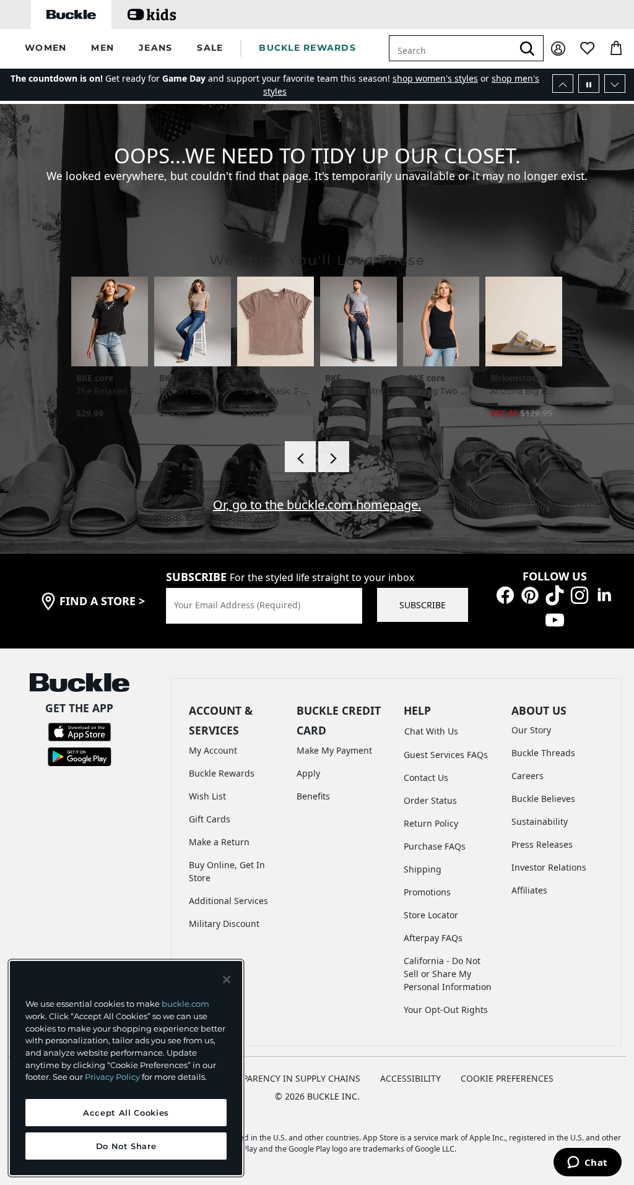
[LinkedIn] (604, 594)
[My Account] (558, 48)
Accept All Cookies (126, 1113)
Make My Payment (334, 750)
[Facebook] (505, 594)
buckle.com (185, 1004)
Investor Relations (548, 867)
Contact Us (426, 777)
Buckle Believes (543, 798)
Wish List (207, 796)
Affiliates (529, 890)
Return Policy (431, 823)
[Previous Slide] (562, 83)
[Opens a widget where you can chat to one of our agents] (587, 1163)
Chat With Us (431, 731)
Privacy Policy (112, 1077)
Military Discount (224, 923)
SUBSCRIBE (422, 605)
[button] (45, 48)
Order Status (430, 800)
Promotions (427, 892)
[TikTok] (554, 594)
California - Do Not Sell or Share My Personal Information (448, 974)
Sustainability (539, 821)
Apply (308, 773)
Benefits (313, 796)
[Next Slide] (614, 83)
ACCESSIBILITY (410, 1078)
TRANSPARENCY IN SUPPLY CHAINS (287, 1078)
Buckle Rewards (221, 773)
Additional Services (228, 901)
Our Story (531, 730)
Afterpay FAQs (433, 938)
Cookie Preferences (507, 1078)
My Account (213, 750)
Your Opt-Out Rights (446, 1009)
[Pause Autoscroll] (588, 83)
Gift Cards (209, 819)
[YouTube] (554, 619)
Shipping (422, 869)
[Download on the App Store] (79, 730)
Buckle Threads (543, 753)
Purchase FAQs (435, 846)
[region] (126, 1068)
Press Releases (542, 844)
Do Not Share (126, 1146)
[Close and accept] (226, 979)
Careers (527, 776)
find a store (102, 600)
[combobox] (458, 48)
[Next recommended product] (333, 456)
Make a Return (219, 842)
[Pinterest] (530, 594)
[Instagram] (579, 594)
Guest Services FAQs (446, 755)
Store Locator (431, 915)
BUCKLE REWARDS (307, 47)
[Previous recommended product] (300, 456)
